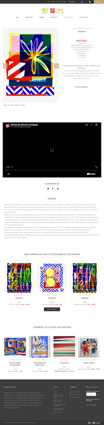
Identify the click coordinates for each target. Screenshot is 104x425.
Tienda (41, 17)
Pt (49, 1)
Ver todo (52, 309)
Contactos (83, 17)
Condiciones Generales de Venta (59, 396)
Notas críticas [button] (81, 87)
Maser (81, 31)
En (54, 1)
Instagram (76, 397)
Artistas (53, 17)
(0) (100, 1)
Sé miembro (68, 17)
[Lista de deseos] (90, 2)
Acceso (72, 1)
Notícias (29, 17)
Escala (7, 105)
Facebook (76, 392)
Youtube (75, 394)
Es (59, 1)
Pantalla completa (18, 105)
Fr (64, 1)
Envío (56, 392)
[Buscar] (82, 2)
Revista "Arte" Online (92, 400)
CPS (17, 17)
